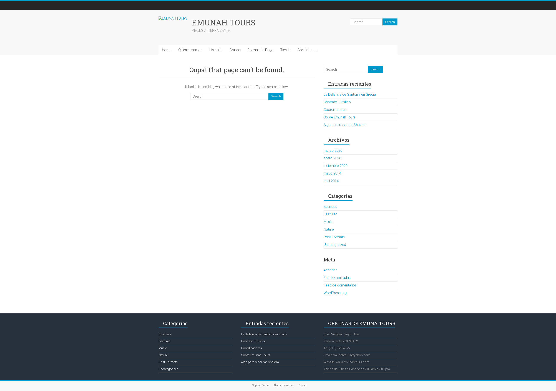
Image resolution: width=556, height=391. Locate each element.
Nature (329, 229)
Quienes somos (190, 50)
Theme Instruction (284, 385)
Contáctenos (307, 50)
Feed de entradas (337, 278)
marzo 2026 (333, 150)
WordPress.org (335, 293)
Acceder (330, 270)
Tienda (285, 50)
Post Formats (334, 237)
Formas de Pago (260, 50)
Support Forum (261, 385)
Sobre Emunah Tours (339, 117)
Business (330, 207)
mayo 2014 (332, 173)
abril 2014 (331, 181)
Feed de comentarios (340, 285)
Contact (302, 385)
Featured (330, 214)
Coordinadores (335, 110)
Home (166, 50)
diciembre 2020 (336, 166)
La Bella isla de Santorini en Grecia (350, 94)
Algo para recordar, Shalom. (345, 125)
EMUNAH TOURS (223, 22)
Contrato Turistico (337, 102)
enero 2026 (332, 158)
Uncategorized (335, 245)
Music (328, 222)
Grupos (235, 50)
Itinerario (216, 50)
